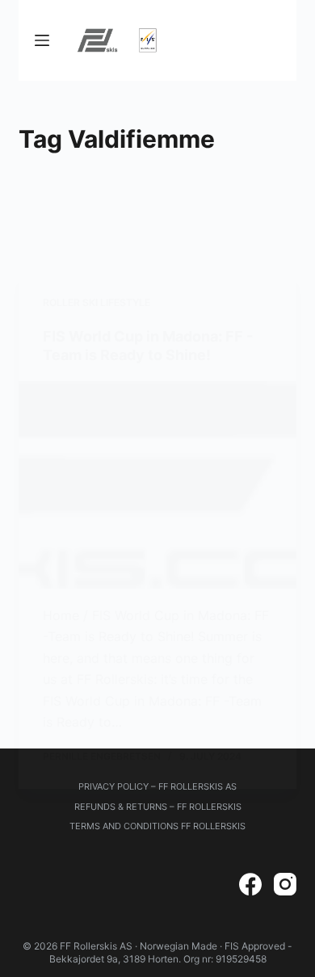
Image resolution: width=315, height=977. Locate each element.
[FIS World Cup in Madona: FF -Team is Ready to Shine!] (157, 485)
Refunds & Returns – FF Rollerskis (158, 806)
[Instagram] (285, 884)
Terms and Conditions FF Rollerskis (157, 826)
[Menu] (42, 40)
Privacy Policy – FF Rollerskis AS (157, 786)
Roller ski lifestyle (96, 302)
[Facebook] (250, 884)
